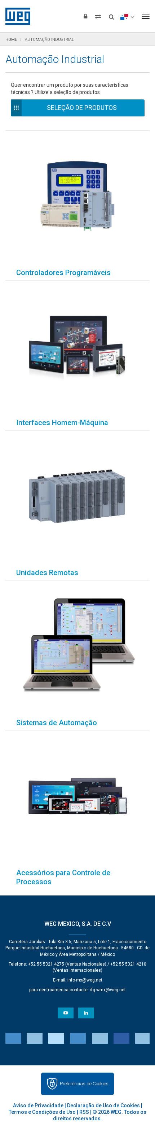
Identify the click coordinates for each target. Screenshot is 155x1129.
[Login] (85, 16)
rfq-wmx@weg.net (108, 989)
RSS (84, 1112)
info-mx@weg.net (84, 980)
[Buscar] (111, 14)
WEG (15, 16)
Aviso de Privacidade (38, 1105)
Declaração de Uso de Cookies (103, 1105)
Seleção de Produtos (82, 107)
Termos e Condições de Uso (42, 1112)
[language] (127, 16)
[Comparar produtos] (98, 16)
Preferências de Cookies (84, 1083)
